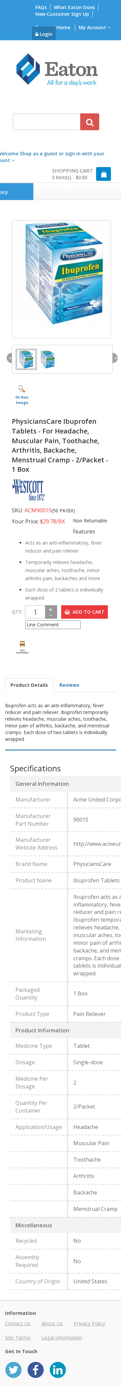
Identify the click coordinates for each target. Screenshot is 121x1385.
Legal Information (61, 1337)
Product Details (29, 685)
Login (45, 34)
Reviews (69, 685)
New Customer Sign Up (62, 14)
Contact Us (18, 1323)
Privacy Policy (89, 1323)
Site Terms (18, 1337)
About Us (52, 1323)
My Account (93, 27)
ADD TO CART (87, 612)
